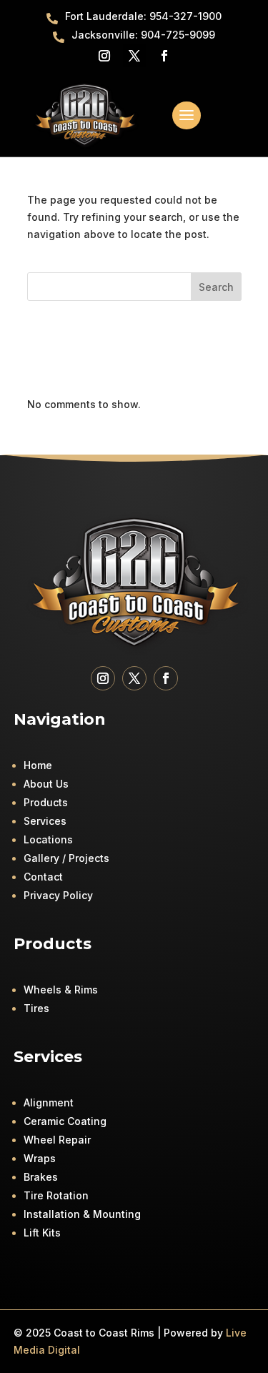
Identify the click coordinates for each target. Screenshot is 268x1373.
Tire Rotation (56, 1195)
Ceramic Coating (65, 1121)
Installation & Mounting (82, 1214)
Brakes (41, 1177)
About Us (46, 784)
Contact (43, 877)
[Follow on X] (134, 55)
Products (46, 802)
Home (38, 765)
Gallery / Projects (66, 858)
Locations (48, 839)
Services (45, 821)
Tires (36, 1008)
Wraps (40, 1158)
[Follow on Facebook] (164, 55)
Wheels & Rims (61, 989)
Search (216, 287)
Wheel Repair (57, 1140)
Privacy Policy (58, 895)
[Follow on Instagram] (104, 55)
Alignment (49, 1102)
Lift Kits (42, 1232)
